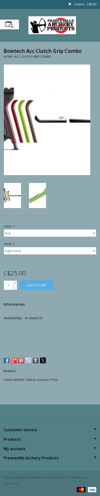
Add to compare (38, 380)
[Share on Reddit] (28, 360)
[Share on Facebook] (6, 360)
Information (14, 304)
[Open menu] (9, 24)
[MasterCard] (80, 489)
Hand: (9, 244)
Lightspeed (11, 483)
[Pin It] (21, 360)
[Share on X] (43, 360)
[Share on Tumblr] (36, 360)
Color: (9, 226)
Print (54, 380)
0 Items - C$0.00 (85, 4)
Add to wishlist (14, 380)
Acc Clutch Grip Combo (33, 57)
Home (8, 57)
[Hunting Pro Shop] (59, 25)
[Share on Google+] (14, 360)
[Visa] (91, 489)
